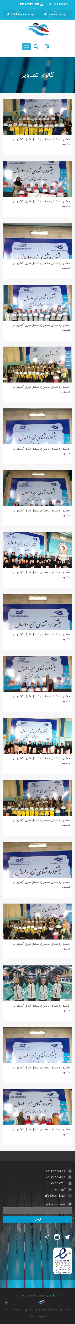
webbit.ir (53, 1296)
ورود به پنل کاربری (58, 14)
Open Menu (26, 46)
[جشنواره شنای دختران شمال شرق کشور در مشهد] (37, 125)
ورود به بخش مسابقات (23, 14)
